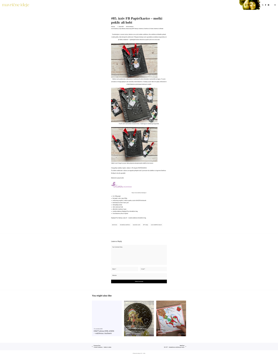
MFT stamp (145, 224)
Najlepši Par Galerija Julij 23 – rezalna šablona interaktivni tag (128, 218)
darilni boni (114, 224)
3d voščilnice (115, 28)
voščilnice (141, 28)
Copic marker (122, 28)
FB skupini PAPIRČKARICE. (139, 168)
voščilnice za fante (148, 28)
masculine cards (136, 224)
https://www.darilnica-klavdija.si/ (139, 192)
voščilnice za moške (158, 28)
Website (114, 275)
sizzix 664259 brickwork (156, 224)
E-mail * (143, 269)
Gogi (119, 163)
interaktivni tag (133, 211)
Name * (114, 269)
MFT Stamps (135, 28)
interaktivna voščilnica (125, 224)
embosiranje (129, 28)
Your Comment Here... (117, 247)
